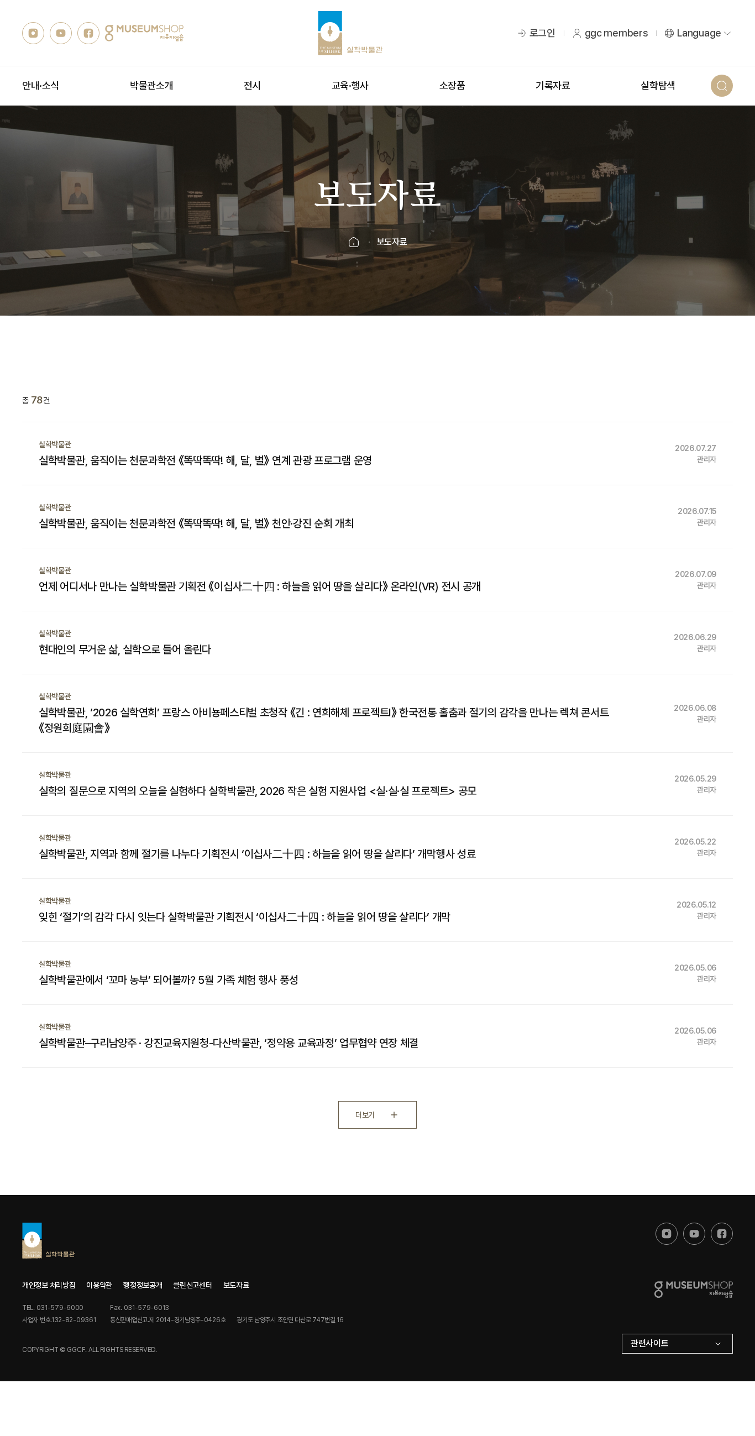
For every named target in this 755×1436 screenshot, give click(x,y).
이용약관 (99, 1285)
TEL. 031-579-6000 (52, 1308)
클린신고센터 (192, 1285)
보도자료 (236, 1285)
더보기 (364, 1114)
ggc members (616, 33)
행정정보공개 (142, 1285)
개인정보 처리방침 (48, 1285)
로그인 (542, 33)
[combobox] (677, 1344)
